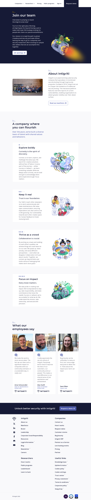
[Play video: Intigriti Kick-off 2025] (27, 87)
